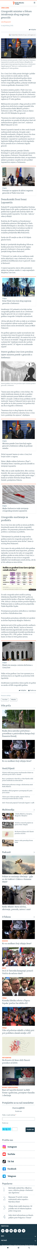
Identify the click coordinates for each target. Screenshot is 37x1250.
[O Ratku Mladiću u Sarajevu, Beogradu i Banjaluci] (8, 816)
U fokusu (6, 917)
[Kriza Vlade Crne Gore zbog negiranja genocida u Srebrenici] (18, 287)
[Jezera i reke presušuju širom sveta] (8, 843)
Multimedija (8, 810)
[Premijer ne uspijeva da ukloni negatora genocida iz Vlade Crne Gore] (18, 176)
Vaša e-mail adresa (9, 1115)
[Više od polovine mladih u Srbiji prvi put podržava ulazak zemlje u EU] (18, 1016)
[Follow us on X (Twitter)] (7, 1230)
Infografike (6, 1058)
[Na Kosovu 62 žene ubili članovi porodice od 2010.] (8, 834)
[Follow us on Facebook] (2, 1230)
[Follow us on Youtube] (11, 1230)
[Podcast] (18, 1247)
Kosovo (5, 941)
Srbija (4, 998)
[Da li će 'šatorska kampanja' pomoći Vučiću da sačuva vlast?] (18, 956)
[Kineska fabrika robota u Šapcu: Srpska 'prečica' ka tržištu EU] (18, 986)
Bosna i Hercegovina (10, 1087)
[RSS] (19, 1230)
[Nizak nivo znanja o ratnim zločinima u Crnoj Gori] (18, 651)
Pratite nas (30, 1129)
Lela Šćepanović (6, 22)
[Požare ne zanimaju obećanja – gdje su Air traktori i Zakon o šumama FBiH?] (18, 864)
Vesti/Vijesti (8, 768)
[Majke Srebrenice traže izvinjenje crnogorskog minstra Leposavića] (18, 494)
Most (4, 968)
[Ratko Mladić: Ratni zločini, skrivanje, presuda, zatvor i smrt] (18, 895)
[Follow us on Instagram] (15, 1230)
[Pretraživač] (29, 1247)
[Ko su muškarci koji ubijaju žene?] (18, 749)
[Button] (32, 30)
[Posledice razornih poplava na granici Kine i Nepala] (8, 825)
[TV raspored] (23, 1230)
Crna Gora (5, 8)
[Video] (8, 1247)
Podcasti (6, 852)
